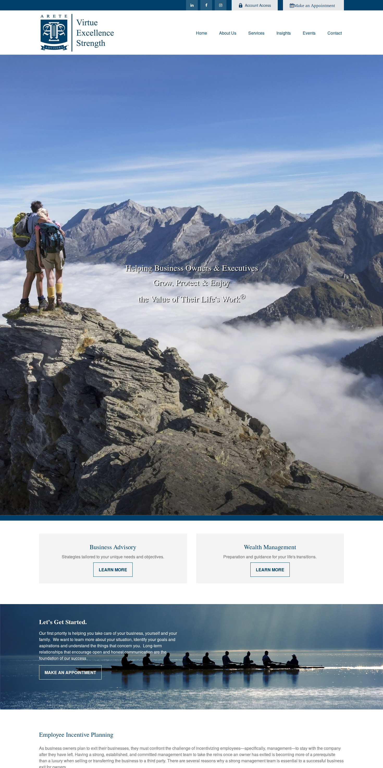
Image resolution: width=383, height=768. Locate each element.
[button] (201, 32)
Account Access (258, 5)
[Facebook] (206, 5)
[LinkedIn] (192, 5)
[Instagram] (220, 5)
